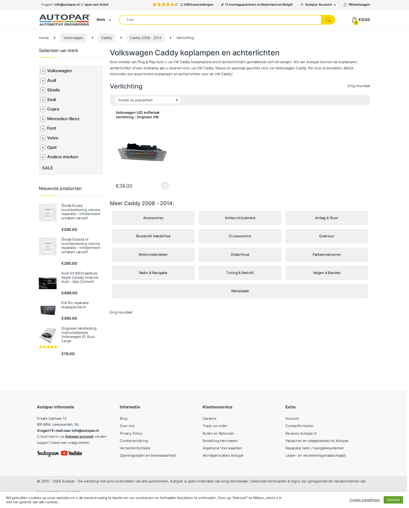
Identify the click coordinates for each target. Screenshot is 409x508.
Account (292, 418)
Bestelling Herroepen (220, 441)
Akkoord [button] (393, 500)
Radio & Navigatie (153, 273)
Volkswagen (73, 38)
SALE (47, 167)
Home (44, 38)
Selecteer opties (162, 186)
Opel (52, 147)
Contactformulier (299, 426)
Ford (51, 128)
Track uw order (215, 426)
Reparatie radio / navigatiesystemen (314, 448)
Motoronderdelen (153, 254)
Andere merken (62, 156)
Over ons (127, 426)
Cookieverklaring (134, 441)
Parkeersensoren (327, 254)
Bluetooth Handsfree (153, 236)
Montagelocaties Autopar (223, 455)
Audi (51, 80)
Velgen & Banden (327, 273)
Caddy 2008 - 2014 (145, 38)
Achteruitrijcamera (240, 218)
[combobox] (220, 20)
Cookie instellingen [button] (365, 500)
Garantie (210, 418)
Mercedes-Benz (63, 118)
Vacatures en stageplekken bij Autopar (317, 441)
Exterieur (326, 236)
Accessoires (153, 218)
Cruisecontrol (240, 236)
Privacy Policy (131, 433)
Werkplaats (240, 291)
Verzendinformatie (135, 448)
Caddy (106, 38)
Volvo (52, 137)
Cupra (53, 108)
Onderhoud (240, 254)
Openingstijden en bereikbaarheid (148, 455)
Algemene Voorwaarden (222, 448)
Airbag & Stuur (326, 218)
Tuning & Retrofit (239, 273)
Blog (123, 418)
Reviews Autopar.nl (301, 433)
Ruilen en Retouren (218, 433)
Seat (51, 99)
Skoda (53, 89)
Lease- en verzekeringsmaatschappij (315, 455)
